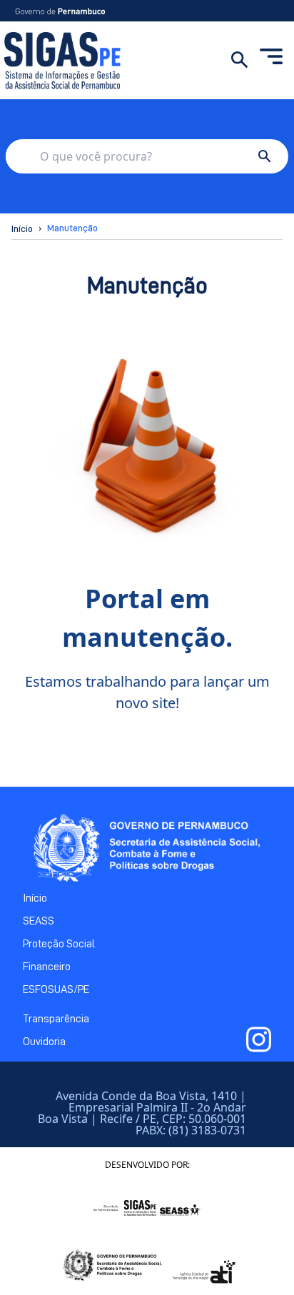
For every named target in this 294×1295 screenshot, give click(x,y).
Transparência (56, 1018)
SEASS (38, 921)
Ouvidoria (44, 1041)
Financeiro (47, 966)
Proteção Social (59, 943)
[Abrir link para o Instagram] (258, 1039)
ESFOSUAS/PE (56, 989)
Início (22, 228)
